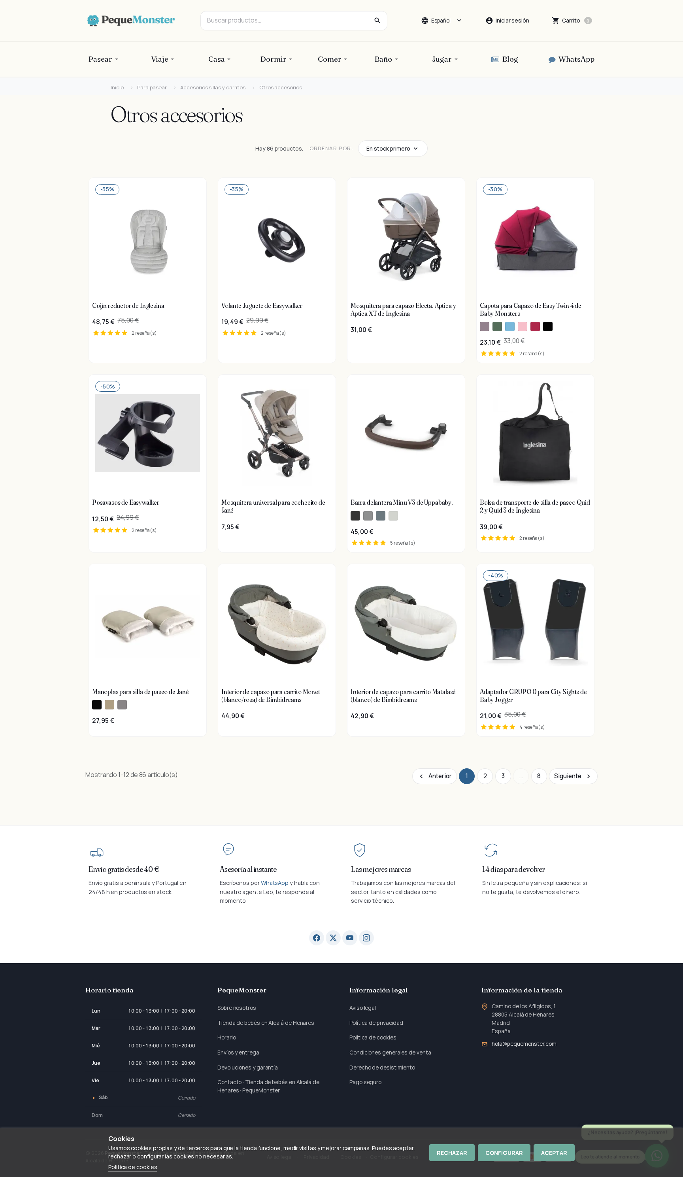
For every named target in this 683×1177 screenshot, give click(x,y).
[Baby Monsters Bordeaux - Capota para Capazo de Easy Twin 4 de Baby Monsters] (535, 326)
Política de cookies (372, 1037)
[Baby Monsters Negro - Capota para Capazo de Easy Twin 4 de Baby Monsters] (548, 326)
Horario (226, 1037)
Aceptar (554, 1152)
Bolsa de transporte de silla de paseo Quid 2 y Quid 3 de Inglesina (535, 506)
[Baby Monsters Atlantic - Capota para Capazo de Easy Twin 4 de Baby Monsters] (510, 326)
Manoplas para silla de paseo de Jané (140, 692)
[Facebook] (316, 937)
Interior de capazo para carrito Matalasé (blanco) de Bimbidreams (403, 696)
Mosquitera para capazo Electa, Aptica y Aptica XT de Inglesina (403, 309)
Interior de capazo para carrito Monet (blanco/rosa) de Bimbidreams (270, 696)
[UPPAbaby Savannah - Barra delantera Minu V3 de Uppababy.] (393, 516)
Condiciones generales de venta (390, 1052)
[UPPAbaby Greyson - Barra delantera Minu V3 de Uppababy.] (368, 516)
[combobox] (293, 20)
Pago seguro (365, 1082)
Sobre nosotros (236, 1007)
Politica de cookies (132, 1167)
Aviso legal (362, 1007)
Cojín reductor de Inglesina (128, 305)
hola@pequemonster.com (524, 1043)
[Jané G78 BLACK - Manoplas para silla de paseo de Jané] (97, 704)
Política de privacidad (376, 1022)
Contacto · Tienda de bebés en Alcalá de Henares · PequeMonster (268, 1086)
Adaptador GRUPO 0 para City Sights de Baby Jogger (533, 696)
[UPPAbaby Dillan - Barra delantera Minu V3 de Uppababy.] (380, 516)
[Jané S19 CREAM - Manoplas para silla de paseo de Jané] (109, 704)
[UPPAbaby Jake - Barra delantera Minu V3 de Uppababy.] (355, 516)
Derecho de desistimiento (382, 1067)
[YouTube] (349, 937)
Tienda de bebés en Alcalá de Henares (265, 1022)
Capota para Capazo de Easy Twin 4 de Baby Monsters (530, 309)
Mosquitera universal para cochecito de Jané (273, 506)
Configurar (504, 1152)
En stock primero (388, 148)
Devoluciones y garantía (247, 1067)
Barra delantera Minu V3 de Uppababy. (402, 502)
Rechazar (452, 1152)
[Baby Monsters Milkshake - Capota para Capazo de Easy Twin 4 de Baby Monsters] (522, 326)
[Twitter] (333, 937)
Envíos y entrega (238, 1052)
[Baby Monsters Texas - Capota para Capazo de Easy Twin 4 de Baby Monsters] (484, 326)
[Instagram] (366, 937)
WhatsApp (275, 883)
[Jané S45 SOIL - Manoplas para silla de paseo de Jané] (122, 704)
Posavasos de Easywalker (125, 502)
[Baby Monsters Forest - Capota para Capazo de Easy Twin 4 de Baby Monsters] (497, 326)
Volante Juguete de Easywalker (261, 305)
